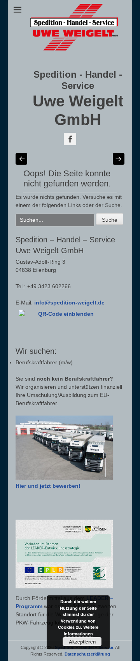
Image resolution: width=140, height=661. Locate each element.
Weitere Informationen (81, 630)
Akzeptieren (82, 641)
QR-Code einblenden (66, 314)
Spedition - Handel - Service (77, 80)
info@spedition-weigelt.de (69, 302)
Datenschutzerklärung (87, 654)
